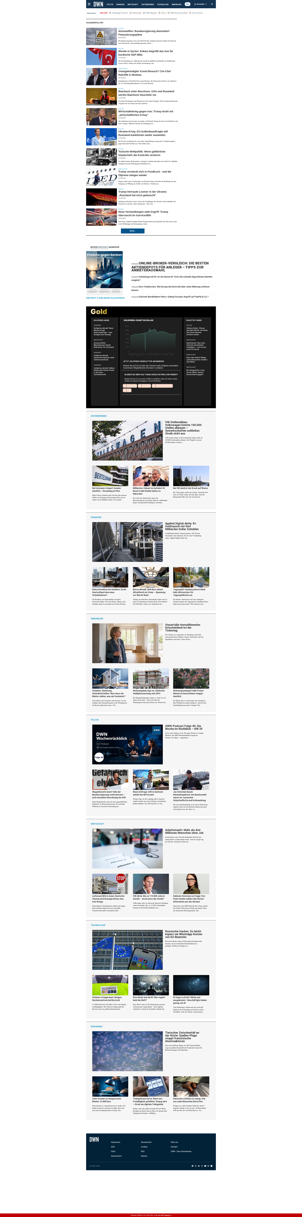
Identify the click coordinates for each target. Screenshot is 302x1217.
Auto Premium (197, 13)
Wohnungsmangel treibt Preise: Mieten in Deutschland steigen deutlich (188, 693)
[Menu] (89, 4)
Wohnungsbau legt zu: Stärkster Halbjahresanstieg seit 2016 (149, 692)
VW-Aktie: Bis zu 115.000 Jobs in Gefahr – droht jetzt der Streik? (149, 897)
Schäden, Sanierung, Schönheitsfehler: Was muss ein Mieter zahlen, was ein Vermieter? (108, 693)
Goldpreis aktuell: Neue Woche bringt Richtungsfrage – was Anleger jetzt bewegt (103, 331)
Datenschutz (116, 1156)
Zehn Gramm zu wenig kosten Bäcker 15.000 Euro (106, 1100)
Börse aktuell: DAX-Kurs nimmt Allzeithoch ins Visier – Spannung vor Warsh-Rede (149, 592)
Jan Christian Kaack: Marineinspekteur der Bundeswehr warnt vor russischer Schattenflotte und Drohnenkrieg (190, 796)
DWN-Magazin (151, 13)
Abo (187, 4)
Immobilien (176, 4)
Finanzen (120, 4)
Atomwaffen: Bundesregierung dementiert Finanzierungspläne (143, 33)
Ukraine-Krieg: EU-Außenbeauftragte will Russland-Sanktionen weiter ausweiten (143, 133)
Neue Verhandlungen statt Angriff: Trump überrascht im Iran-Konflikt (143, 213)
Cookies (144, 1147)
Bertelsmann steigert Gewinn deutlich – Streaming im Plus (106, 489)
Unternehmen (147, 4)
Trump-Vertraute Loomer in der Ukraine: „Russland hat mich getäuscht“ (142, 193)
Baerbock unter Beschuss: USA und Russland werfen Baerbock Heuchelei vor (146, 93)
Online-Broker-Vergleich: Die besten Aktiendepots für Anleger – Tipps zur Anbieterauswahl (170, 266)
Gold (129, 390)
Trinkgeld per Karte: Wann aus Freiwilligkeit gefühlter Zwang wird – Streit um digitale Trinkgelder (150, 1101)
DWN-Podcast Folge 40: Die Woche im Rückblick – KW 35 (184, 727)
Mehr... (133, 231)
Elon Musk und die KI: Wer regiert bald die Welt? (149, 998)
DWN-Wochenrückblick (178, 13)
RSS (143, 1151)
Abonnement (146, 1142)
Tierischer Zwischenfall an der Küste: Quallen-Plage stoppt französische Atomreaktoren (182, 1037)
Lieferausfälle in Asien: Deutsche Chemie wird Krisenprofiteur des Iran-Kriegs (108, 899)
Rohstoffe (146, 386)
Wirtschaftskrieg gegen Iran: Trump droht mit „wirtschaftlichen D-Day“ (145, 113)
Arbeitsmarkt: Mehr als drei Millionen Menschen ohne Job (184, 832)
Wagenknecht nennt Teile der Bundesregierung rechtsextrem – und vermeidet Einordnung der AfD (109, 795)
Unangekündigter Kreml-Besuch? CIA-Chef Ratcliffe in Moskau (144, 73)
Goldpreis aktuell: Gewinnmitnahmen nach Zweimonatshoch (104, 357)
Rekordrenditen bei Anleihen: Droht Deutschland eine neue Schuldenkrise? (109, 592)
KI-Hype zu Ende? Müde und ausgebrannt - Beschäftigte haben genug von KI (190, 1000)
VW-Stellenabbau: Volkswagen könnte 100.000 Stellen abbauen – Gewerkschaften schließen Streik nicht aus (183, 428)
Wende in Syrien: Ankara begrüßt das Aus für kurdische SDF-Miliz (145, 53)
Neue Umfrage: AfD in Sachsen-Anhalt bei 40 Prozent (148, 793)
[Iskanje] (212, 3)
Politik (110, 4)
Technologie (163, 4)
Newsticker (91, 13)
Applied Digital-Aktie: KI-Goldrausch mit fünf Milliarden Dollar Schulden (182, 526)
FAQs (113, 1151)
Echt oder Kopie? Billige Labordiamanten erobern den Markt (197, 360)
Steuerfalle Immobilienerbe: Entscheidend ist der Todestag (183, 627)
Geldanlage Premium (120, 13)
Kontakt (174, 1147)
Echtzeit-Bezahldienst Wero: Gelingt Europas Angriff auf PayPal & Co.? (174, 296)
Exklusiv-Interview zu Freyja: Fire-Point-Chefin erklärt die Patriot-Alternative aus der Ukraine (189, 899)
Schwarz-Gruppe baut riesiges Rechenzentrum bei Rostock (107, 998)
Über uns (174, 1142)
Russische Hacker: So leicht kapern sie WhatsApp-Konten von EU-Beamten (183, 934)
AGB (113, 1147)
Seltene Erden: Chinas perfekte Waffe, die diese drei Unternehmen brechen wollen (197, 331)
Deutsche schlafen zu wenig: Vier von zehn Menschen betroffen (189, 1100)
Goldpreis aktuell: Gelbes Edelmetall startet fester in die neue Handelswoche (104, 371)
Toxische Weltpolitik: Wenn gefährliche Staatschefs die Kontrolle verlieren (141, 153)
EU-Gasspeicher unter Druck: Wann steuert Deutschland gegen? (196, 372)
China (163, 13)
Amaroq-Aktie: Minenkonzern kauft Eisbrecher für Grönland (104, 345)
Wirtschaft (133, 4)
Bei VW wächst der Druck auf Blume (190, 488)
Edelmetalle (136, 13)
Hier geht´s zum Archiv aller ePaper (105, 298)
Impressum (115, 1142)
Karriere (144, 1156)
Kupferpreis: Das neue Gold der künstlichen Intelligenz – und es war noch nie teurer (196, 346)
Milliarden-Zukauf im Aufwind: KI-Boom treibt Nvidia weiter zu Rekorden (149, 491)
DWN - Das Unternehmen (181, 1151)
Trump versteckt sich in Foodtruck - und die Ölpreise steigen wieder (144, 173)
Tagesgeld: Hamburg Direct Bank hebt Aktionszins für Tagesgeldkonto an (189, 592)
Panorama (96, 1026)
